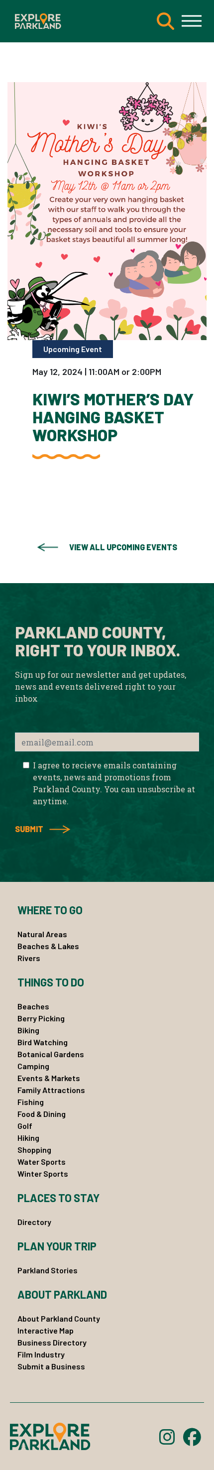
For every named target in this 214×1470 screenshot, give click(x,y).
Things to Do (50, 982)
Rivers (28, 958)
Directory (34, 1221)
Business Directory (52, 1342)
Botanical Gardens (50, 1054)
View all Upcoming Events (123, 547)
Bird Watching (42, 1042)
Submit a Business (51, 1366)
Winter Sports (42, 1173)
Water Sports (41, 1161)
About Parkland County (58, 1318)
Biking (28, 1030)
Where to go (50, 909)
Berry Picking (41, 1018)
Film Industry (41, 1354)
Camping (33, 1066)
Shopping (34, 1149)
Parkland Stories (47, 1270)
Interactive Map (45, 1330)
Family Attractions (51, 1090)
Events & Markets (48, 1078)
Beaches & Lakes (48, 946)
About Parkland (62, 1294)
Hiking (28, 1137)
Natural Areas (42, 934)
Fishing (30, 1101)
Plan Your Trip (57, 1245)
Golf (24, 1125)
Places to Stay (58, 1197)
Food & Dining (41, 1113)
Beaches (33, 1006)
